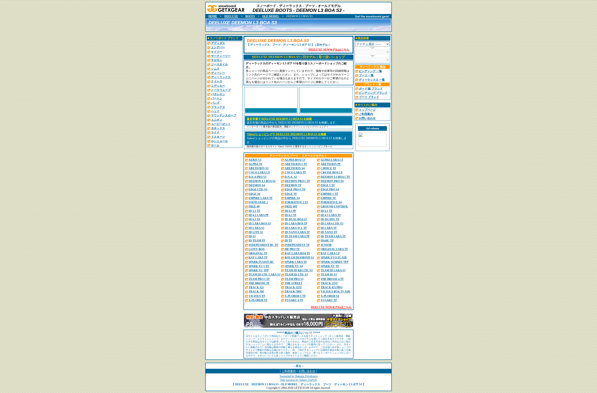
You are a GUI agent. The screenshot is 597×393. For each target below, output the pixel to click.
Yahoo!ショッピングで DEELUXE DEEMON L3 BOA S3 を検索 (286, 134)
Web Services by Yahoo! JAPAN (298, 380)
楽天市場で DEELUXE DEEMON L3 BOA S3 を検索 (279, 119)
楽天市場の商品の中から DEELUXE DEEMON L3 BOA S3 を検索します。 (292, 122)
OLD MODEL (270, 16)
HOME (212, 16)
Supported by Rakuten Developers (299, 376)
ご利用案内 (289, 371)
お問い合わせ (306, 371)
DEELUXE (231, 16)
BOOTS (250, 16)
